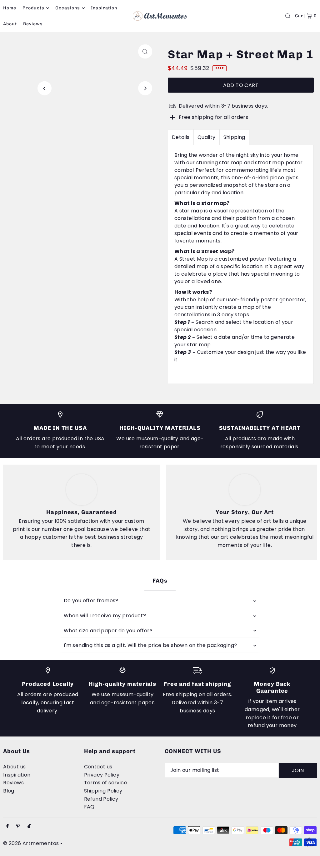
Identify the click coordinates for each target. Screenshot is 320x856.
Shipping (234, 137)
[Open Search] (287, 15)
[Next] (145, 88)
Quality (207, 137)
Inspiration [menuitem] (104, 8)
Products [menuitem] (33, 8)
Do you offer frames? (91, 600)
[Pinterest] (18, 826)
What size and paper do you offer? (108, 630)
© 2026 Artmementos (31, 843)
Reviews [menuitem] (33, 24)
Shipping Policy (103, 790)
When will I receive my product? (105, 615)
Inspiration (16, 774)
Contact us (98, 766)
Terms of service (105, 782)
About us (14, 766)
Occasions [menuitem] (67, 8)
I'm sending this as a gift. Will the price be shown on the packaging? (150, 645)
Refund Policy (101, 798)
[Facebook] (7, 826)
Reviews (13, 782)
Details (181, 137)
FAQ (89, 806)
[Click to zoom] (145, 51)
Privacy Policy (102, 774)
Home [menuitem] (9, 8)
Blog (8, 790)
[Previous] (45, 88)
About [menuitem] (10, 24)
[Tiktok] (29, 826)
